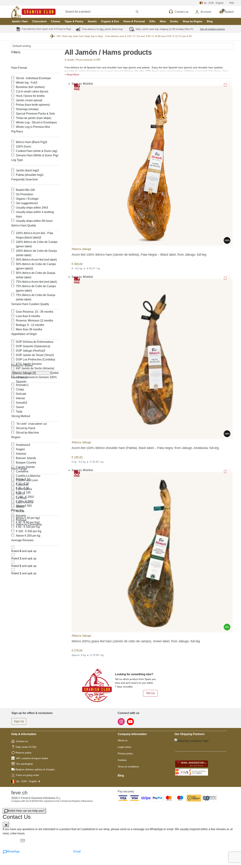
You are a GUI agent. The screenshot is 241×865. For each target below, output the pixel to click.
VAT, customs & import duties (32, 758)
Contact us (22, 741)
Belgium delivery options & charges (35, 769)
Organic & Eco (110, 21)
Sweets (92, 21)
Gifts (152, 21)
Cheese (55, 21)
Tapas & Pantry (74, 21)
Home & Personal (134, 21)
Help (231, 2)
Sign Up (19, 721)
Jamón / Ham (20, 21)
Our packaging (24, 763)
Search (105, 12)
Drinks (174, 21)
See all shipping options (212, 29)
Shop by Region (192, 21)
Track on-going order (27, 775)
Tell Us (150, 693)
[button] (149, 74)
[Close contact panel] (6, 824)
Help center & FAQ (26, 747)
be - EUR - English (27, 781)
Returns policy (23, 752)
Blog (210, 21)
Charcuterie (39, 21)
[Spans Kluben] (21, 11)
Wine (163, 21)
